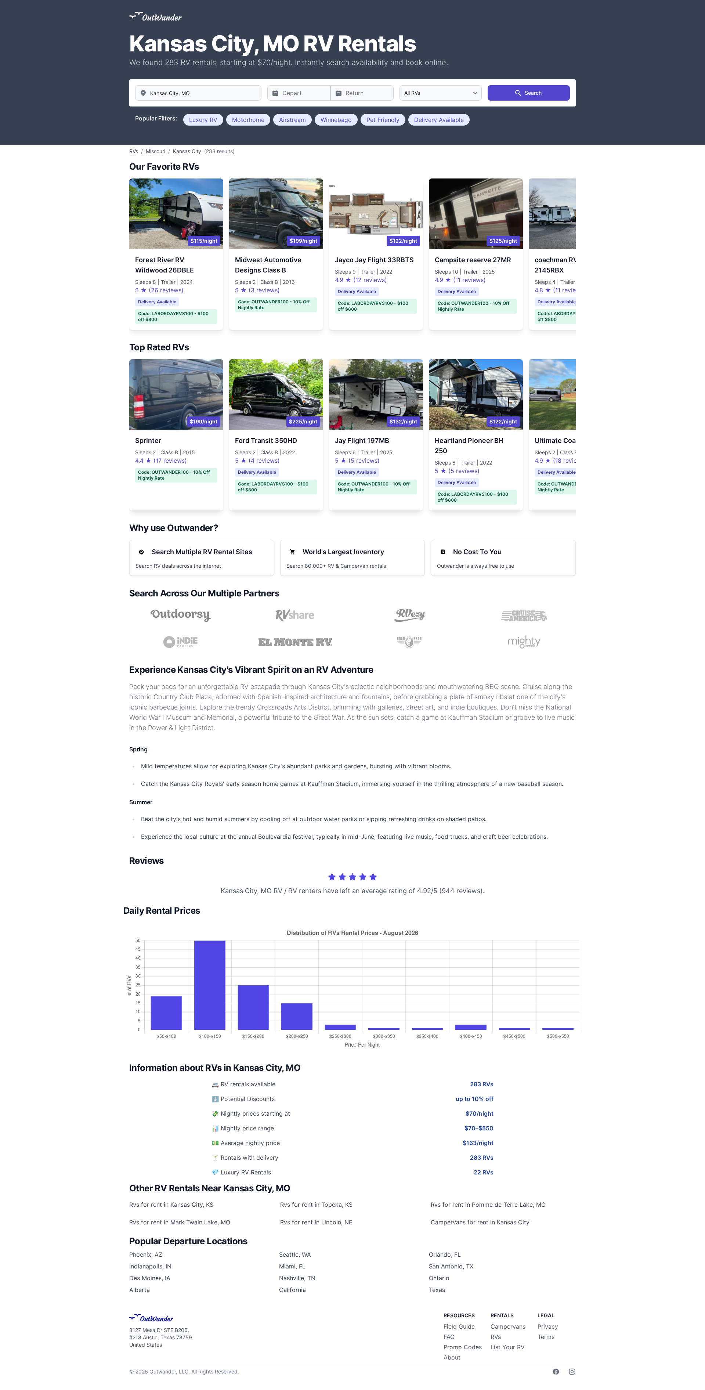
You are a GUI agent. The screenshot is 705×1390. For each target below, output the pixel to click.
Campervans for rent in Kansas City (480, 1222)
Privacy (548, 1326)
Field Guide (459, 1326)
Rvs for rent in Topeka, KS (316, 1204)
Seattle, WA (295, 1254)
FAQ (449, 1336)
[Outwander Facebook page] (556, 1371)
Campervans (508, 1326)
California (292, 1289)
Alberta (139, 1289)
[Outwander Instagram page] (572, 1371)
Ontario (439, 1278)
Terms (546, 1336)
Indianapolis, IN (150, 1266)
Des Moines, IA (149, 1278)
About (452, 1357)
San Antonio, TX (451, 1266)
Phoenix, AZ (145, 1254)
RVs (496, 1336)
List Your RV (508, 1347)
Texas (437, 1289)
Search (533, 93)
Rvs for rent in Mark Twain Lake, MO (179, 1222)
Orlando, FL (445, 1254)
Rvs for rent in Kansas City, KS (171, 1204)
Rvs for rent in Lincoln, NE (316, 1222)
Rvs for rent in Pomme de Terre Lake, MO (488, 1204)
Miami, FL (292, 1266)
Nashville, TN (297, 1278)
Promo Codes (463, 1347)
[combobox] (198, 93)
